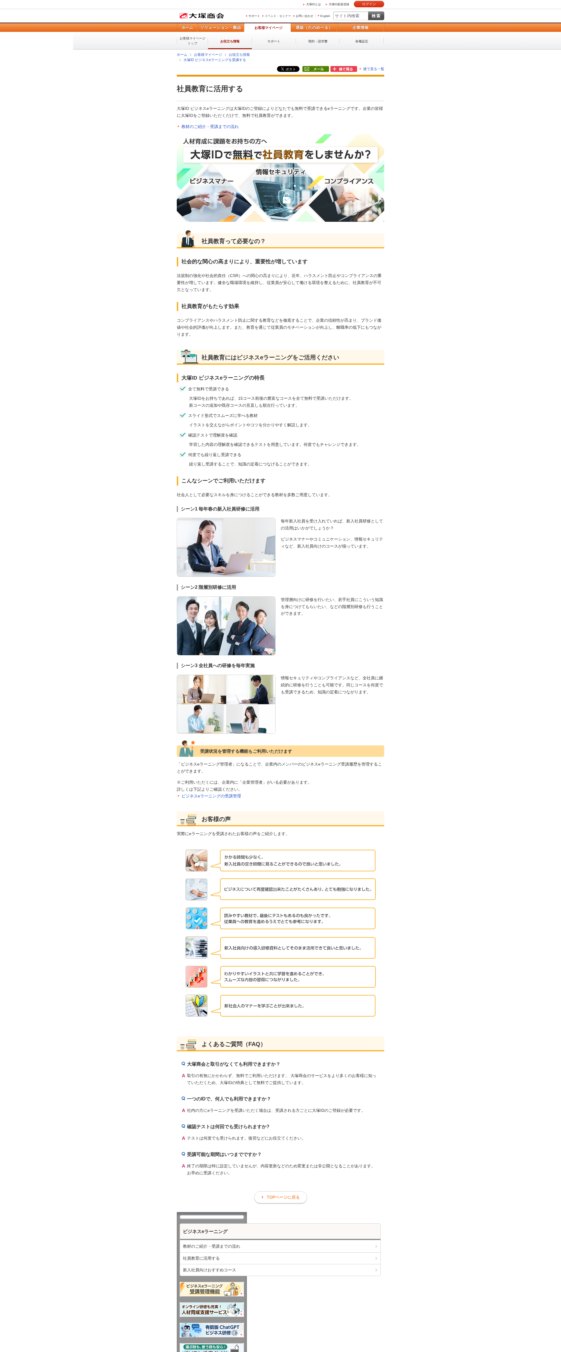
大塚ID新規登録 (339, 4)
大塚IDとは (313, 4)
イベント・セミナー (278, 16)
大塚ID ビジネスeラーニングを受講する (214, 60)
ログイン (369, 4)
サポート (254, 16)
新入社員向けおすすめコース (209, 1269)
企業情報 (360, 27)
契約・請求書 (318, 41)
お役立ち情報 (230, 41)
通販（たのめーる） (314, 27)
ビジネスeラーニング (205, 1231)
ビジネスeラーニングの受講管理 (211, 795)
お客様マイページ (268, 28)
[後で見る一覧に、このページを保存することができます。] (343, 69)
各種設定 (361, 41)
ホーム (187, 27)
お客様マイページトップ (192, 41)
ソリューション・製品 (220, 27)
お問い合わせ (304, 16)
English (325, 16)
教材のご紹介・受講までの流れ (210, 126)
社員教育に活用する (201, 1258)
